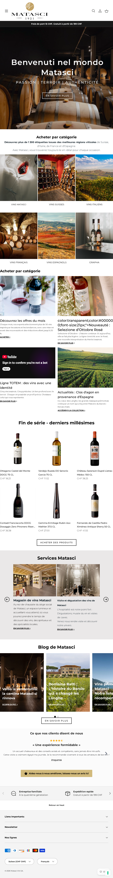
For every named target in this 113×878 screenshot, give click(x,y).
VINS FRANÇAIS (19, 262)
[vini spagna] (94, 236)
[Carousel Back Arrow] (7, 599)
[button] (106, 11)
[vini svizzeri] (56, 177)
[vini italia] (94, 177)
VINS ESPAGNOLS (57, 262)
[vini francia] (18, 236)
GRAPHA (94, 262)
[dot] (55, 717)
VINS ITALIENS (94, 204)
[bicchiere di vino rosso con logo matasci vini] (18, 177)
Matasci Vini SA (17, 871)
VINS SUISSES (56, 204)
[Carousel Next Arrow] (106, 599)
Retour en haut (56, 805)
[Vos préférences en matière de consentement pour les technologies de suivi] (108, 873)
